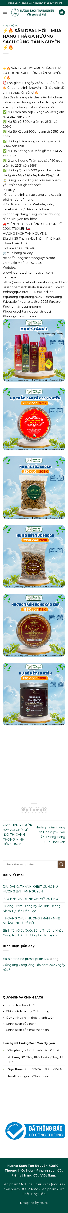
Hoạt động (10, 25)
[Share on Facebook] (30, 810)
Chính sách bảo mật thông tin (27, 1030)
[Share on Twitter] (37, 810)
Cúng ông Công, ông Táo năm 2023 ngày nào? (34, 967)
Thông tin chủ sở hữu (21, 1005)
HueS (44, 1203)
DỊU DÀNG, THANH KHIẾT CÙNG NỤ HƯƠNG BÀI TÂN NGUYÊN (30, 889)
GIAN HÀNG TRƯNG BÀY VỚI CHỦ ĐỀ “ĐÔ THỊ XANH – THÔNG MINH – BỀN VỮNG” (18, 834)
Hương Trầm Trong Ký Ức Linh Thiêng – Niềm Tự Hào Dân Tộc (33, 908)
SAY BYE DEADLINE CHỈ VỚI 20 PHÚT (31, 899)
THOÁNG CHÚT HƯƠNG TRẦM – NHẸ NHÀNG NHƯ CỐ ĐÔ (31, 921)
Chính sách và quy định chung (27, 1011)
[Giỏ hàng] (62, 12)
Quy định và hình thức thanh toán (30, 1017)
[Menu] (5, 12)
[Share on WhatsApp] (24, 810)
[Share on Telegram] (44, 810)
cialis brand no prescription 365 (26, 959)
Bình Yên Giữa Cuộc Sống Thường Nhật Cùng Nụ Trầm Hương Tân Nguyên (33, 933)
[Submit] (61, 864)
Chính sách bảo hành (21, 1023)
